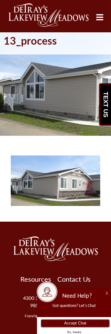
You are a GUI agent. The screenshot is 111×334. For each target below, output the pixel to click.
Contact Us (74, 279)
